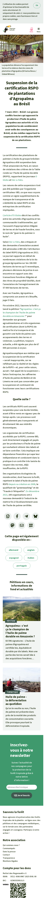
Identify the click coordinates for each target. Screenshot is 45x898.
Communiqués (9, 848)
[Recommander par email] (21, 525)
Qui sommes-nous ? (11, 845)
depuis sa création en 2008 (22, 484)
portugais (22, 565)
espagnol (14, 557)
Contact (6, 854)
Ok (37, 5)
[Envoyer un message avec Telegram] (26, 516)
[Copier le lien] (8, 516)
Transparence (9, 858)
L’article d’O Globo (12, 215)
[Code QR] (31, 525)
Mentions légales (10, 861)
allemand (13, 550)
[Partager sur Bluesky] (35, 516)
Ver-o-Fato (17, 180)
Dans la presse (9, 851)
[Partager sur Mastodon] (12, 525)
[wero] (6, 884)
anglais (31, 550)
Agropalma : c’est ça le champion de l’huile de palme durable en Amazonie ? (21, 313)
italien (31, 557)
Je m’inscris (23, 795)
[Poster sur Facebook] (17, 516)
